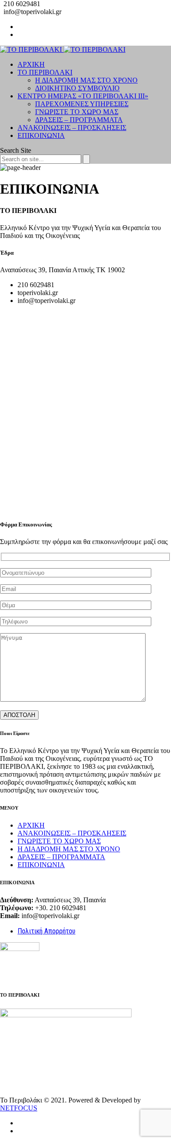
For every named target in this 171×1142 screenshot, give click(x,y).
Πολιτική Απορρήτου (46, 931)
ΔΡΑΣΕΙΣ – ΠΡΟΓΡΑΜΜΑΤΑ (79, 119)
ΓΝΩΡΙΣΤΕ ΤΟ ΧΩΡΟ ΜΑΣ (76, 111)
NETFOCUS (18, 1108)
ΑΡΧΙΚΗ (31, 64)
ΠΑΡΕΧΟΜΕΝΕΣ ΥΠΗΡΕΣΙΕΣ (81, 104)
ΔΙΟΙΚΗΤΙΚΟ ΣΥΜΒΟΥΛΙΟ (77, 88)
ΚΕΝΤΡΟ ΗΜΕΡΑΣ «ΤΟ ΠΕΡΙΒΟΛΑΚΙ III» (83, 96)
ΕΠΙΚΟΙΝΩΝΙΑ (41, 135)
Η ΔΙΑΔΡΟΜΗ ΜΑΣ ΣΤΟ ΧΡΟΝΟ (86, 80)
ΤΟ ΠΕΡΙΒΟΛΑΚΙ (45, 72)
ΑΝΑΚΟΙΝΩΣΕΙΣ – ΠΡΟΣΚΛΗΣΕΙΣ (72, 127)
